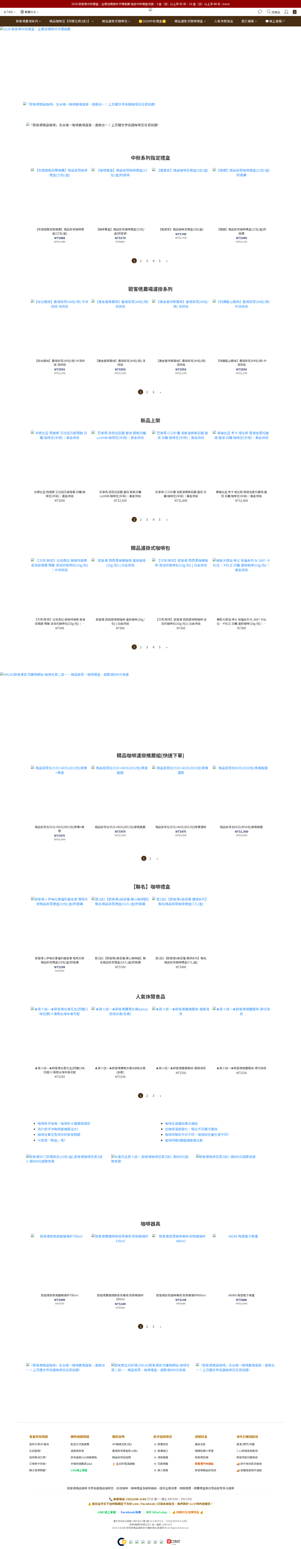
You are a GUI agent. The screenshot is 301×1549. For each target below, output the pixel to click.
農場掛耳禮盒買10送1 (125, 1451)
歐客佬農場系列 (27, 21)
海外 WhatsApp (156, 1512)
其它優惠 (247, 21)
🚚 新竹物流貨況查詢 (249, 1464)
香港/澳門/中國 (245, 1444)
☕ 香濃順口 (161, 1451)
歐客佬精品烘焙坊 (205, 1470)
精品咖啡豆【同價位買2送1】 (70, 21)
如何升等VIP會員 (39, 1444)
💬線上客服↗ (275, 21)
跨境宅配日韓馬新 (247, 1457)
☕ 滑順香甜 (161, 1457)
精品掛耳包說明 (121, 1457)
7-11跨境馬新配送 (247, 1451)
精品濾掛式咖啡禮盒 (188, 21)
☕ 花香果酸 (161, 1464)
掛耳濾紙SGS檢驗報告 (84, 1457)
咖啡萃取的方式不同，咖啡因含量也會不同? (197, 1134)
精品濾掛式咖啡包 (114, 21)
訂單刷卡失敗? (37, 1464)
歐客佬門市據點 (204, 1464)
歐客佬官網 (201, 1457)
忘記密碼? (35, 1451)
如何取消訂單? (37, 1457)
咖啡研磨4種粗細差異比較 (184, 1140)
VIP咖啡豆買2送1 (122, 1444)
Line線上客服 (79, 1470)
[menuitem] (134, 260)
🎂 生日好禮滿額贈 (123, 1464)
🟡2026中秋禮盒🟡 (152, 21)
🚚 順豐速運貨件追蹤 (249, 1470)
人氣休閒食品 (223, 21)
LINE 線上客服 (107, 1512)
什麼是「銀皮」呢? (51, 1140)
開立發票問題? (37, 1470)
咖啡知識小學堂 (204, 1451)
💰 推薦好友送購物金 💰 (187, 1512)
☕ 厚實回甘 (161, 1444)
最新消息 (200, 1444)
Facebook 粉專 (131, 1512)
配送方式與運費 (80, 1444)
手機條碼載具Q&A (81, 1464)
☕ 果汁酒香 (161, 1470)
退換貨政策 (77, 1451)
